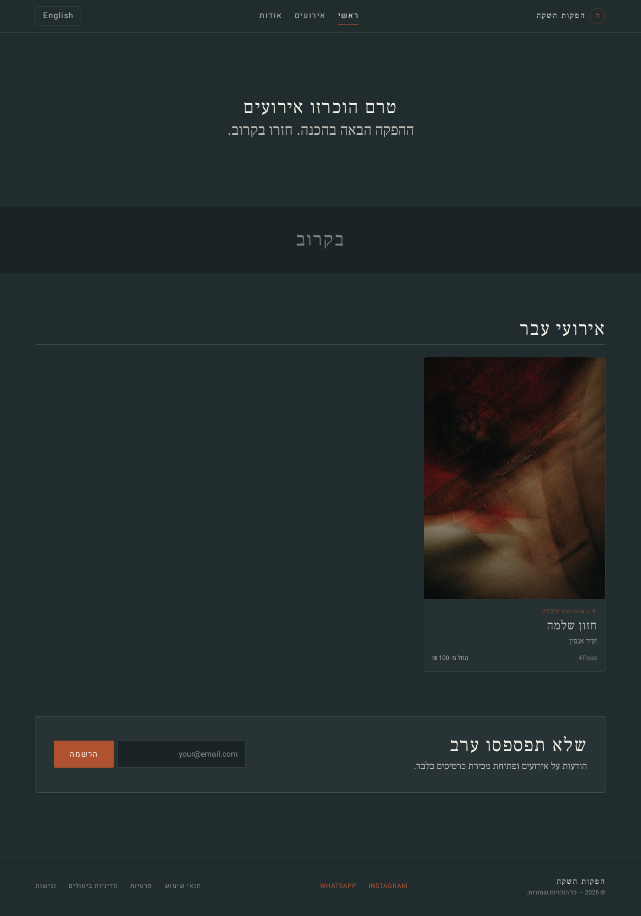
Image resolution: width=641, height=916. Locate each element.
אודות (270, 16)
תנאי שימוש (182, 885)
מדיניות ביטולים (93, 885)
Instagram (388, 885)
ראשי (348, 16)
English (58, 16)
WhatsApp (338, 885)
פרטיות (141, 885)
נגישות (46, 885)
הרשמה (84, 754)
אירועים (310, 16)
